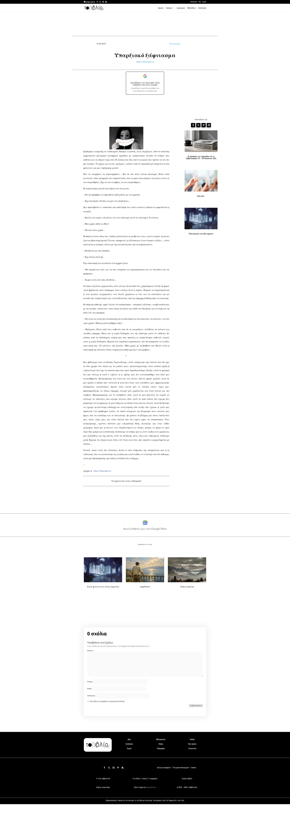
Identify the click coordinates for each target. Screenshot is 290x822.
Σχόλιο (90, 650)
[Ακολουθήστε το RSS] (122, 767)
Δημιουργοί (181, 8)
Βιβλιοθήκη (191, 8)
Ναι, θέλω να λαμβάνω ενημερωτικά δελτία (106, 701)
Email (89, 688)
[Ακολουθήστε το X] (109, 767)
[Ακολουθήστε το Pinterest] (203, 125)
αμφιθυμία (145, 586)
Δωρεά (204, 2)
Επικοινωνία (193, 2)
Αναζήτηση (202, 8)
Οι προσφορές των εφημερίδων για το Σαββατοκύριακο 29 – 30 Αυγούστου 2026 (201, 157)
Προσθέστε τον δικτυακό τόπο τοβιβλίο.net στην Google (145, 83)
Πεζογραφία (175, 43)
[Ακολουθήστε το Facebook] (193, 125)
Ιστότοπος (91, 695)
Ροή (199, 2)
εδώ (164, 800)
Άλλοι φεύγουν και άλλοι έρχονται (201, 234)
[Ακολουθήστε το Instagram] (209, 125)
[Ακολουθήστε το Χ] (198, 125)
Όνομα (90, 681)
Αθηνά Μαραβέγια (145, 61)
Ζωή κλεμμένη (187, 586)
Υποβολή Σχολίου (196, 706)
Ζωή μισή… (201, 196)
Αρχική (160, 8)
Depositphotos (151, 787)
